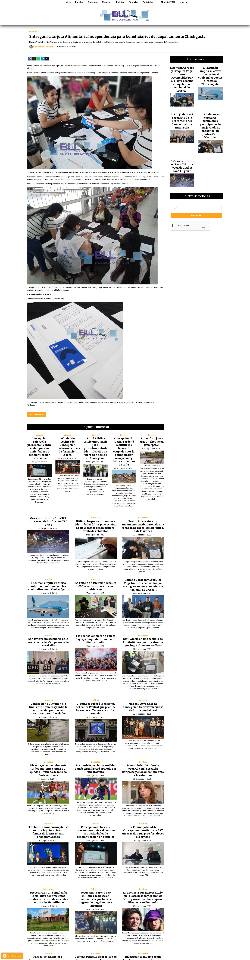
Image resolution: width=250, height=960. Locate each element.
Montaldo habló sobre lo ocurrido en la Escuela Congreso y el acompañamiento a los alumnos (143, 770)
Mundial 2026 (168, 2)
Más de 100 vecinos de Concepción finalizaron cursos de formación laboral (67, 446)
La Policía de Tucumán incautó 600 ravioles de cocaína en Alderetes (95, 586)
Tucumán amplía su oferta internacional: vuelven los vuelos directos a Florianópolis (48, 586)
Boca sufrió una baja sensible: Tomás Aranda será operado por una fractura (95, 768)
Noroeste (107, 2)
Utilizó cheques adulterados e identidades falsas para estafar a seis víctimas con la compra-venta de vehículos (95, 526)
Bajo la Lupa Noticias (43, 46)
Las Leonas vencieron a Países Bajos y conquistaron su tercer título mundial (96, 639)
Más (182, 2)
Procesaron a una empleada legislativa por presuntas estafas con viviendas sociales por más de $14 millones (48, 897)
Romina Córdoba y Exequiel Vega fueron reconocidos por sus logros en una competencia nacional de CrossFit (143, 584)
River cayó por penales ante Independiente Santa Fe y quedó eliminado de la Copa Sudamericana (48, 770)
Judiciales (96, 518)
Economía (143, 518)
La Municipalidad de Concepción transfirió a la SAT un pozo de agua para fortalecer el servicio (143, 832)
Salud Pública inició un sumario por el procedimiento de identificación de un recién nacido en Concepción (96, 448)
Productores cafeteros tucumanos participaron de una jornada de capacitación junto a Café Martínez (143, 526)
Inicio (67, 2)
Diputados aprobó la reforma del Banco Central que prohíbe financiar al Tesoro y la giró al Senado (96, 708)
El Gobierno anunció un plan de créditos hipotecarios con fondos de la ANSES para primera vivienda (48, 832)
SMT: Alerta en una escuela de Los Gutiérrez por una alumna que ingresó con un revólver (143, 642)
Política (120, 2)
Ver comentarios (36, 414)
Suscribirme (196, 215)
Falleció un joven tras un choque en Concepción (152, 442)
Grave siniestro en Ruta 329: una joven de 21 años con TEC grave (48, 521)
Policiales (148, 2)
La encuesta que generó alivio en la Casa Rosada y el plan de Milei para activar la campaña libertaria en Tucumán (143, 897)
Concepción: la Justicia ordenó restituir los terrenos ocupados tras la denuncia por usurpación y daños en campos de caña (124, 451)
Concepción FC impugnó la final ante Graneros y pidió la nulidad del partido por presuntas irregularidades (48, 708)
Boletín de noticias (196, 196)
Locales (79, 2)
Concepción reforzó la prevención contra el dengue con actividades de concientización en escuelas (39, 448)
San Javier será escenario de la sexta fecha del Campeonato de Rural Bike (48, 642)
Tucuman (93, 2)
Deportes (134, 2)
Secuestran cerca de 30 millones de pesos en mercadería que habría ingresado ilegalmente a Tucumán (95, 899)
